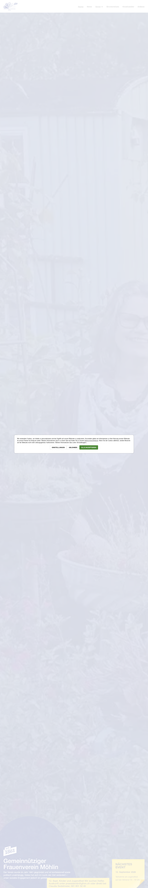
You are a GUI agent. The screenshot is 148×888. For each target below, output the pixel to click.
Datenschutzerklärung (91, 440)
